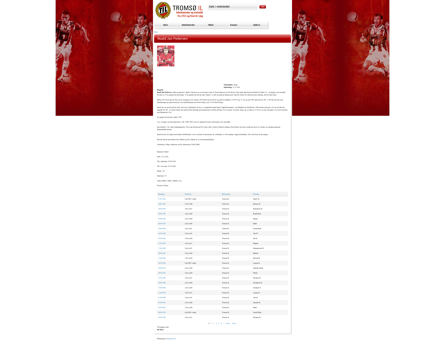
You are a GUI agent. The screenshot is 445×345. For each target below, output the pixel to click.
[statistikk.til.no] (179, 19)
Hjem (165, 25)
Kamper (233, 25)
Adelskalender (188, 25)
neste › (228, 323)
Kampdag (161, 194)
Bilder (211, 25)
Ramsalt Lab (171, 338)
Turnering (188, 194)
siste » (234, 323)
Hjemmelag (226, 194)
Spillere (256, 25)
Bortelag (256, 194)
